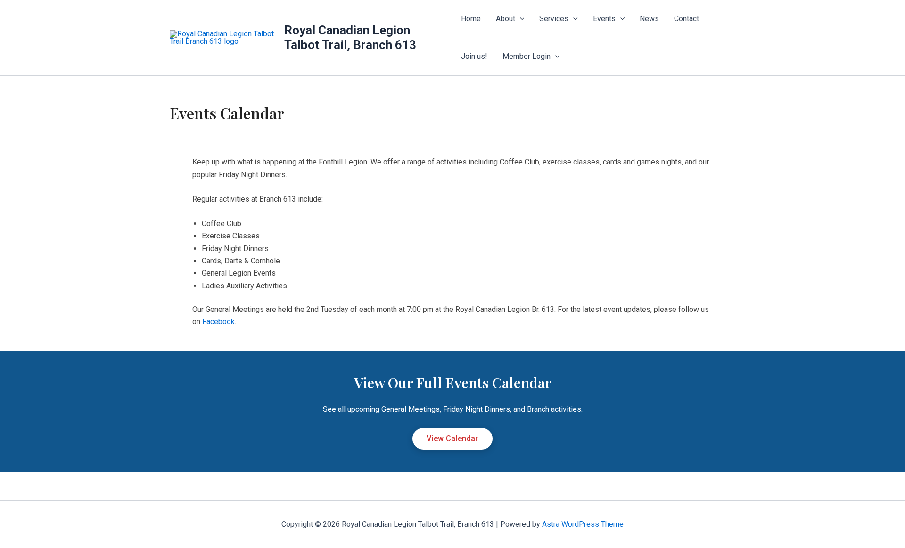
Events (604, 18)
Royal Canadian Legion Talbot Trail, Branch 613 (350, 37)
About (505, 18)
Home (471, 18)
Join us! (474, 56)
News (649, 18)
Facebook (218, 321)
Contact (686, 18)
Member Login (526, 56)
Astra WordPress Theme (583, 524)
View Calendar (452, 438)
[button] (520, 19)
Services (553, 18)
